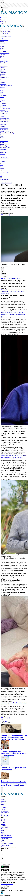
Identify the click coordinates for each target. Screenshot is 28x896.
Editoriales (2, 82)
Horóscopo (3, 105)
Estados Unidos (4, 61)
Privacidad (10, 884)
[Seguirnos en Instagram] (2, 859)
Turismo (2, 102)
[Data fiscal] (2, 893)
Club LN (4, 22)
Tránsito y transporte (5, 36)
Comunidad (3, 72)
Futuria (2, 46)
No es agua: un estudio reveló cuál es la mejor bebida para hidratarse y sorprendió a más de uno (13, 314)
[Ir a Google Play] (5, 868)
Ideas (1, 136)
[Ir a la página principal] (14, 13)
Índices (2, 56)
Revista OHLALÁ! (4, 141)
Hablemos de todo (5, 77)
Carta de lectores (4, 131)
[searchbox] (13, 29)
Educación (2, 69)
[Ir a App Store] (5, 871)
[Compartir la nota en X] (3, 274)
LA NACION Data (4, 40)
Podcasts (2, 110)
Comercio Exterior (4, 53)
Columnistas (3, 84)
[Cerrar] (23, 26)
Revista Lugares (4, 144)
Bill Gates (5, 721)
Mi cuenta (4, 24)
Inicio (3, 15)
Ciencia (2, 76)
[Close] (2, 788)
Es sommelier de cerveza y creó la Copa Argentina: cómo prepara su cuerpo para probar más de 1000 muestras (14, 291)
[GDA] (5, 889)
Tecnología (3, 103)
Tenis (1, 93)
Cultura (2, 71)
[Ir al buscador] (2, 10)
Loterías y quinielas (5, 108)
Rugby (1, 92)
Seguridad (2, 67)
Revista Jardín (3, 149)
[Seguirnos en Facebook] (2, 850)
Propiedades (3, 51)
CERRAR (2, 0)
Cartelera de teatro (5, 120)
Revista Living (3, 146)
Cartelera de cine (4, 118)
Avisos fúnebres (4, 128)
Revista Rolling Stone (5, 147)
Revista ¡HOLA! (3, 142)
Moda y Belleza (4, 111)
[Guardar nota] (2, 268)
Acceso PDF (3, 124)
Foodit (3, 20)
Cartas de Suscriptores (6, 85)
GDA (2, 719)
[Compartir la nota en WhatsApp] (3, 270)
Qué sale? (2, 116)
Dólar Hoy (2, 48)
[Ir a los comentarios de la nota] (3, 268)
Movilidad (2, 54)
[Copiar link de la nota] (2, 272)
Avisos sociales (4, 129)
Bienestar (2, 74)
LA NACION (4, 183)
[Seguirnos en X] (2, 854)
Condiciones (4, 884)
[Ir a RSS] (2, 863)
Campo (2, 50)
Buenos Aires (3, 66)
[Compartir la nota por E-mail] (5, 274)
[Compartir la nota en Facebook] (2, 274)
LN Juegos (2, 100)
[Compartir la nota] (2, 270)
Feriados (2, 107)
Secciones (4, 18)
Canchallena (3, 95)
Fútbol (1, 90)
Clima (1, 38)
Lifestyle (9, 183)
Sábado (2, 134)
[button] (14, 102)
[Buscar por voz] (26, 29)
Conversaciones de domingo (7, 133)
